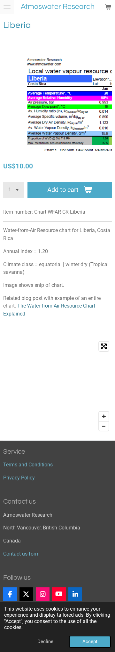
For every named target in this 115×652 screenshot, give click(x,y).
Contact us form (21, 554)
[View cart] (108, 7)
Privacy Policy (19, 478)
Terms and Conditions (28, 465)
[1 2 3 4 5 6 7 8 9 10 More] (13, 190)
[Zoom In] (104, 416)
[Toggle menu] (7, 7)
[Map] (57, 386)
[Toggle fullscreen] (104, 346)
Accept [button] (89, 641)
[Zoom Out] (104, 426)
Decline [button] (45, 641)
